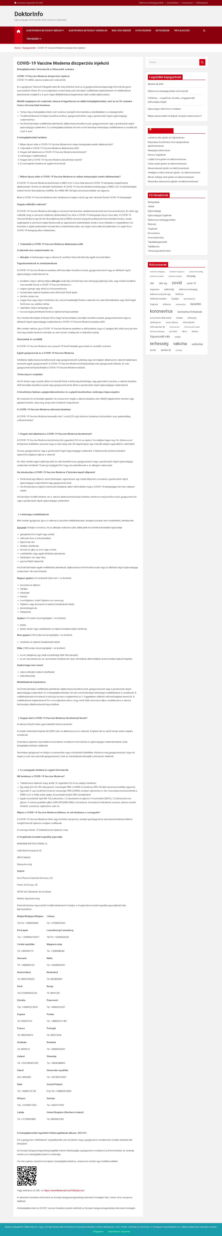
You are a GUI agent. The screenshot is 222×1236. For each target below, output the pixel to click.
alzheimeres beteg (196, 272)
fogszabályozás (189, 299)
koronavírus (161, 311)
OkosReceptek (162, 131)
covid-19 (191, 283)
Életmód (152, 224)
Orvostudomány (156, 237)
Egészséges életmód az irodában (164, 109)
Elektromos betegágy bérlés (151, 3)
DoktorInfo (28, 14)
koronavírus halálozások (160, 318)
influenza (167, 304)
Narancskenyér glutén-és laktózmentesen (168, 168)
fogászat (154, 304)
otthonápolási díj (157, 327)
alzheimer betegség (157, 272)
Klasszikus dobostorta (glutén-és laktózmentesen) (173, 181)
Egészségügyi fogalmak (159, 215)
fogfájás (175, 299)
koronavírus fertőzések (190, 311)
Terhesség (32, 39)
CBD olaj (163, 283)
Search (202, 62)
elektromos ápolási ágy (160, 294)
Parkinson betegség (157, 332)
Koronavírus (154, 233)
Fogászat (152, 228)
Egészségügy (154, 211)
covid (177, 282)
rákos (184, 331)
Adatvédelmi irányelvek (119, 1231)
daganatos (154, 289)
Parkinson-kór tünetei (192, 327)
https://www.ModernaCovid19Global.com (64, 1190)
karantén (195, 304)
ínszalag (178, 350)
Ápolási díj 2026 (155, 84)
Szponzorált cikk (160, 336)
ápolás (153, 350)
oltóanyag (192, 318)
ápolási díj (166, 350)
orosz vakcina (172, 322)
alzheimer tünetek (175, 276)
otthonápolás (189, 322)
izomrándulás (181, 304)
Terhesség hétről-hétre (159, 251)
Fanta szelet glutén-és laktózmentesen (167, 163)
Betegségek (162, 30)
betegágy (191, 276)
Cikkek (151, 206)
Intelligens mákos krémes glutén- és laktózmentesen (174, 172)
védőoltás (197, 344)
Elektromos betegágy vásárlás (88, 30)
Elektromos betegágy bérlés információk (168, 91)
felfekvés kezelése (158, 299)
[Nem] (218, 1229)
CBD (152, 283)
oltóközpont (155, 322)
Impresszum (187, 3)
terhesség (159, 343)
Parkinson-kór (175, 327)
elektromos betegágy (188, 289)
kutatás (179, 318)
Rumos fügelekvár (157, 154)
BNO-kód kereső (121, 30)
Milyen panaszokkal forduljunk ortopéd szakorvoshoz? (175, 116)
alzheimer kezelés (157, 276)
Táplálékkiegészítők (157, 242)
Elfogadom (98, 1231)
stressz (195, 331)
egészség (169, 289)
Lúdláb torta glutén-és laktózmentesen (167, 159)
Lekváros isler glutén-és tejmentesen (166, 137)
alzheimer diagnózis (176, 272)
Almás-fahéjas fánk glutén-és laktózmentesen (171, 177)
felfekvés (179, 294)
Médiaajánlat (202, 3)
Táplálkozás (182, 30)
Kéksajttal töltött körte (159, 150)
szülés (177, 337)
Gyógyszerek (143, 30)
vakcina (180, 343)
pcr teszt (173, 331)
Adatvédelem (173, 3)
